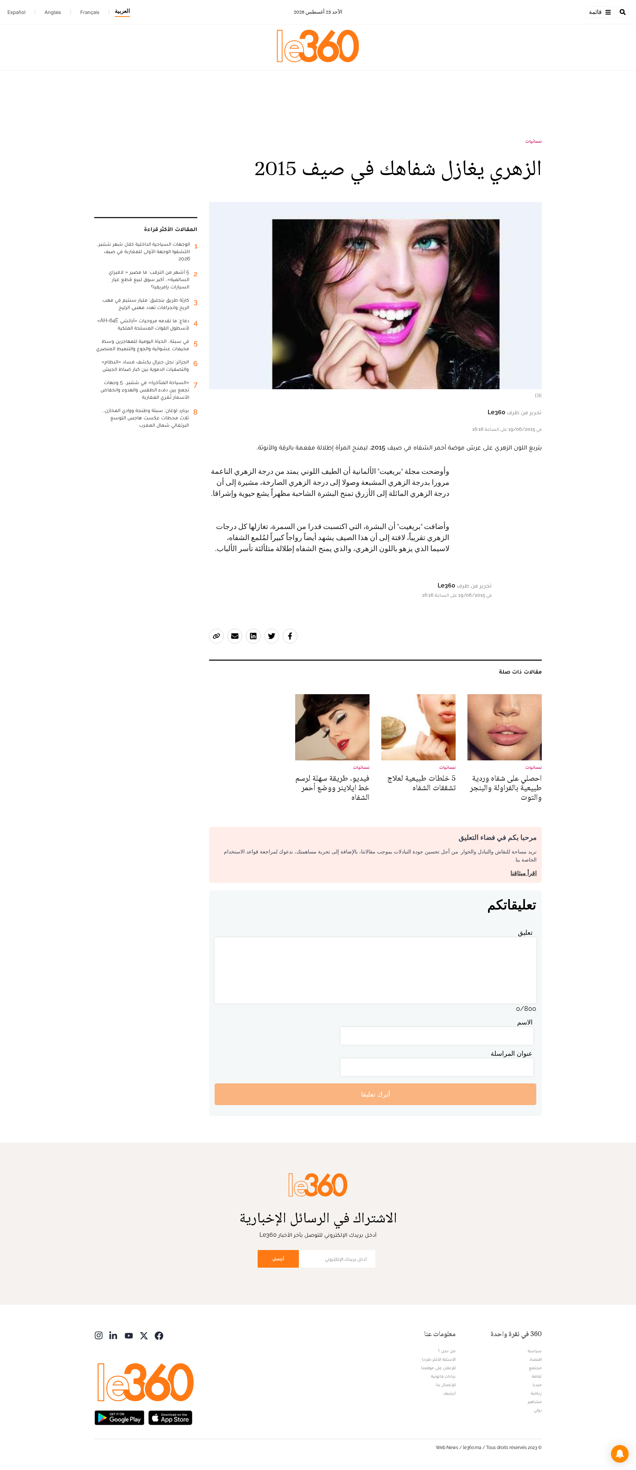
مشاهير (535, 1401)
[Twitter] (143, 1335)
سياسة (535, 1350)
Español (16, 12)
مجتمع (535, 1367)
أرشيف (449, 1393)
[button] (620, 1454)
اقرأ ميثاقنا (523, 873)
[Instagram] (98, 1334)
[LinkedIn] (113, 1335)
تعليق (525, 932)
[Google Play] (119, 1417)
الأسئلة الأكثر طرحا (439, 1359)
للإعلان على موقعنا (438, 1367)
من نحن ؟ (447, 1350)
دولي (538, 1410)
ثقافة (537, 1376)
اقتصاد (535, 1359)
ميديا (537, 1384)
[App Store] (170, 1417)
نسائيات (533, 141)
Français (89, 12)
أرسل (278, 1258)
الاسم (525, 1022)
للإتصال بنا (446, 1384)
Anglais (53, 12)
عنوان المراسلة (512, 1053)
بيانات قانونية (443, 1376)
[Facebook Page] (159, 1335)
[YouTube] (128, 1335)
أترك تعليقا (375, 1094)
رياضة (536, 1393)
